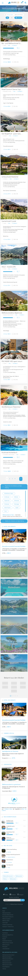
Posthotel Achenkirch (9, 453)
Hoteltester (4, 936)
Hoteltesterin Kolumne (7, 940)
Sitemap (4, 968)
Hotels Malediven (6, 966)
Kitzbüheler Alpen (8, 493)
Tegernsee (6, 500)
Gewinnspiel (5, 922)
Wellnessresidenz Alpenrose (12, 313)
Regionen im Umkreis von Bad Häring (13, 487)
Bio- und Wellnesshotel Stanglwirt (14, 43)
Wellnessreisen (13, 879)
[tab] (14, 486)
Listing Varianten (5, 948)
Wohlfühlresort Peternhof (11, 407)
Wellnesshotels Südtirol (7, 964)
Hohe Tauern (7, 507)
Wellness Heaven (5, 944)
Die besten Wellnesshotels (7, 914)
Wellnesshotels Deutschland (8, 955)
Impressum (4, 926)
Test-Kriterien (5, 932)
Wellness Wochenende (8, 876)
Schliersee (6, 497)
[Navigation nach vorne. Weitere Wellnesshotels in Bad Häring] (20, 479)
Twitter (6, 894)
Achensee (16, 500)
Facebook (13, 894)
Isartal (16, 507)
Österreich (14, 45)
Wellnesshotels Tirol (6, 960)
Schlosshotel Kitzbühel (10, 177)
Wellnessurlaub (19, 876)
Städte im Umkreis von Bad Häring (14, 521)
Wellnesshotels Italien (6, 962)
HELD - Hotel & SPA (9, 267)
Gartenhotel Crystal (9, 221)
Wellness (5, 879)
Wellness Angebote (6, 918)
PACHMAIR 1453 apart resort (12, 361)
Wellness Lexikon (5, 920)
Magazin (4, 938)
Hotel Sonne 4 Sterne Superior (13, 89)
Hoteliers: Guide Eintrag (7, 924)
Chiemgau (16, 504)
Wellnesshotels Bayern (7, 957)
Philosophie (4, 946)
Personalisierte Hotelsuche (7, 916)
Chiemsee (6, 504)
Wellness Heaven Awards (7, 942)
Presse (3, 910)
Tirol (9, 45)
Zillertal (16, 497)
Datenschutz (11, 926)
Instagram (21, 894)
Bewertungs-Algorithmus (7, 934)
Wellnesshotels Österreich (7, 958)
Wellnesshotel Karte (6, 912)
